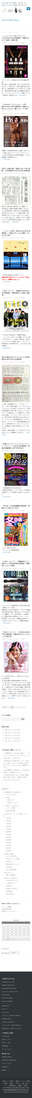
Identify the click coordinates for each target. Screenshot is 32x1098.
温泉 (17, 1081)
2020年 (8, 834)
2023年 (8, 842)
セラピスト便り (11, 794)
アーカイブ (5, 953)
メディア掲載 (10, 808)
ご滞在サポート (11, 883)
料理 (28, 1081)
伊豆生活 (9, 886)
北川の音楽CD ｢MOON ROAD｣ (9, 1060)
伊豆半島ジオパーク (12, 864)
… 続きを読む (22, 95)
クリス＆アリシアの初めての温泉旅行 (11, 1015)
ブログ (17, 1083)
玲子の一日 (4, 1009)
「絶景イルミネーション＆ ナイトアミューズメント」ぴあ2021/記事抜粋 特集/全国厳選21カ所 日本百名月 (16, 446)
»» (24, 707)
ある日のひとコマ (12, 880)
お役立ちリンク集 (6, 1039)
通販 (20, 1085)
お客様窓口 (12, 1085)
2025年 (8, 848)
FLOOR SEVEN (5, 995)
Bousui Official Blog (10, 20)
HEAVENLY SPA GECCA (13, 792)
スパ (22, 1081)
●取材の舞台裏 (6, 909)
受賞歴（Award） (12, 888)
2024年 (8, 845)
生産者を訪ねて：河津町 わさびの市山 (11, 1028)
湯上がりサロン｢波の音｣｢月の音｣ (10, 991)
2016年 (8, 823)
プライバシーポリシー (7, 1049)
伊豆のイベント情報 (12, 859)
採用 (25, 1085)
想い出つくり (9, 873)
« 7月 (8, 939)
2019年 (8, 832)
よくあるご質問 (5, 1036)
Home (4, 1081)
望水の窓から (10, 894)
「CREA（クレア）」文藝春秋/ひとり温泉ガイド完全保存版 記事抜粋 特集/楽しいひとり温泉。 (16, 563)
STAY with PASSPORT (7, 998)
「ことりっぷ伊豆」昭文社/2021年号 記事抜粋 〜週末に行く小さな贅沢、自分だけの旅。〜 (16, 233)
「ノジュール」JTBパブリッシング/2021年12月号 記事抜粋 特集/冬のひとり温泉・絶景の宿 (15, 38)
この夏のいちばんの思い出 (8, 1022)
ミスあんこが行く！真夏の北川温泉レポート (12, 1025)
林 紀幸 (23, 42)
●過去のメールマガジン (9, 911)
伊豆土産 (9, 867)
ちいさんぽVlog (11, 856)
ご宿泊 (7, 797)
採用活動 (9, 891)
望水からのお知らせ (11, 878)
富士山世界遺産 (11, 869)
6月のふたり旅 (5, 1012)
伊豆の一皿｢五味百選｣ (7, 1001)
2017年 (8, 826)
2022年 (8, 840)
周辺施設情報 (5, 1046)
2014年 (8, 818)
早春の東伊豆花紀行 (6, 1018)
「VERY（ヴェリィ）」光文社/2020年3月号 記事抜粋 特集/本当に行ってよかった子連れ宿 (16, 634)
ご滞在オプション (12, 802)
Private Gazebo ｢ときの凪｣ (8, 982)
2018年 (8, 829)
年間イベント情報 (6, 1042)
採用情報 (4, 1070)
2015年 (8, 821)
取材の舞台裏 (10, 810)
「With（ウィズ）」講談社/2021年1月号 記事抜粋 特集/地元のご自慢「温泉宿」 (16, 293)
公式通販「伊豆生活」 (7, 1057)
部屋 (5, 1083)
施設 (11, 1083)
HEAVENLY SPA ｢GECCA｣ (8, 985)
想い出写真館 (10, 875)
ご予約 (11, 1081)
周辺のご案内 (9, 854)
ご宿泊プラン (10, 800)
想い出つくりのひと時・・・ (14, 730)
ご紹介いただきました (12, 805)
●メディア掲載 (6, 907)
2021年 (8, 837)
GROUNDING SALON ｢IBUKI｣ (9, 988)
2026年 (8, 850)
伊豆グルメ (10, 861)
